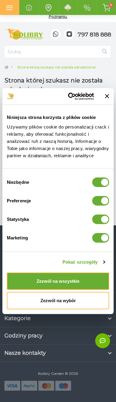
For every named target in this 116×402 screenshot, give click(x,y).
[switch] (100, 200)
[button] (94, 34)
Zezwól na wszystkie (58, 280)
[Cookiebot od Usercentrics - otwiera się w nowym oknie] (70, 96)
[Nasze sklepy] (48, 7)
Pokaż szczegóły (80, 262)
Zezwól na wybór (58, 300)
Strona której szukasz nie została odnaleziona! (56, 67)
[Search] (104, 52)
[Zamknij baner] (107, 96)
